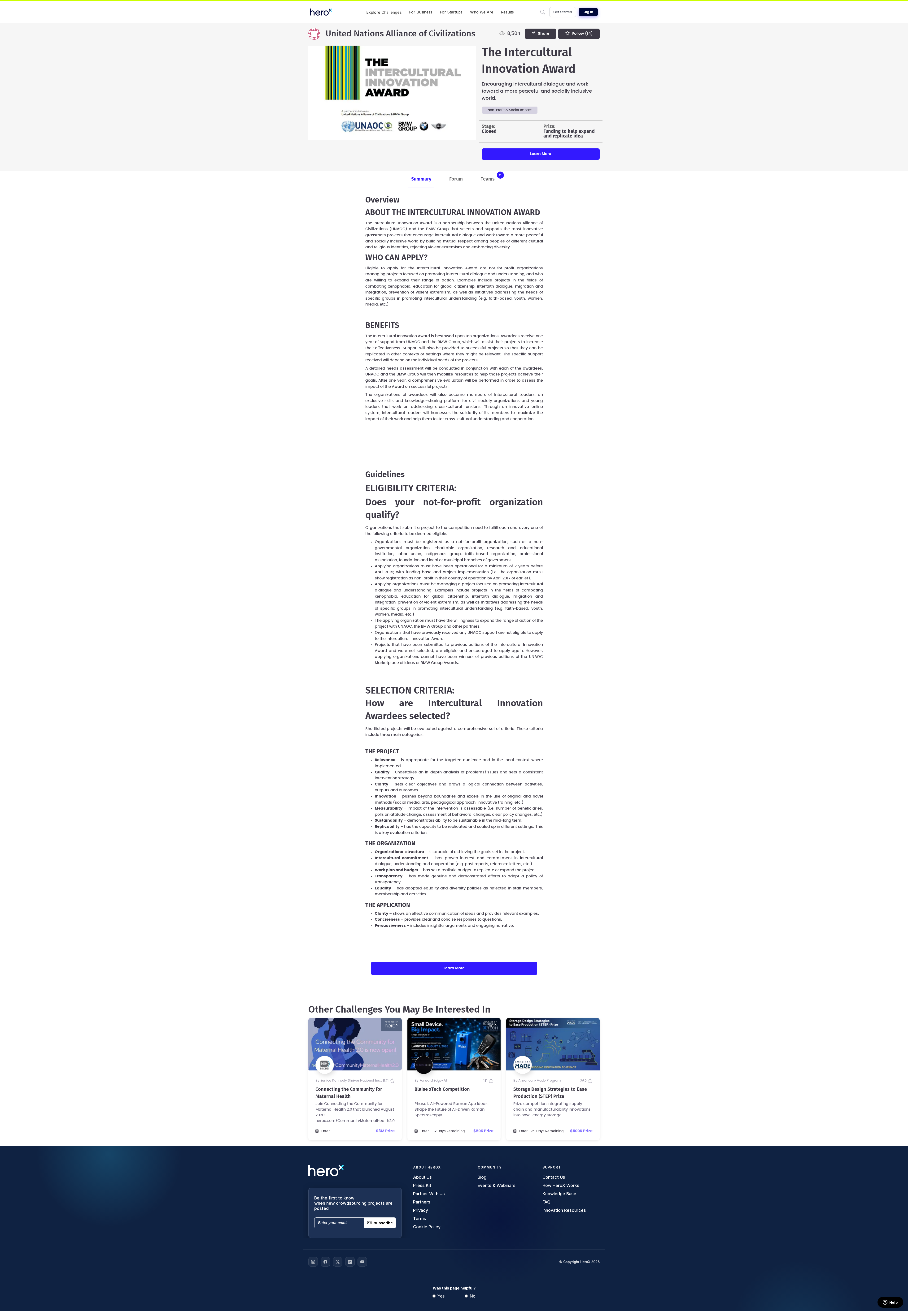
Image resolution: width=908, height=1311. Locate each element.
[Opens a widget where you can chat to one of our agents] (890, 1303)
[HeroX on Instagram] (313, 1262)
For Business (420, 12)
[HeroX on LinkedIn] (350, 1262)
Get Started (562, 12)
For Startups (451, 12)
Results (507, 12)
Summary (421, 179)
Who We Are (481, 12)
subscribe (383, 1222)
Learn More (540, 154)
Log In (588, 12)
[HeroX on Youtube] (362, 1262)
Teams (491, 177)
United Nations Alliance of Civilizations (400, 34)
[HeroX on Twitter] (337, 1262)
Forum (456, 179)
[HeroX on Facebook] (325, 1262)
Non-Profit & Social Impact (510, 110)
